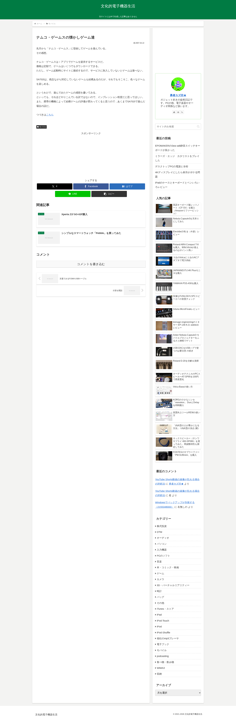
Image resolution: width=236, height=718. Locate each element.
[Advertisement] (91, 155)
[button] (109, 194)
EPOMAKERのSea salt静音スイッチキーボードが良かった (177, 148)
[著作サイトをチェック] (174, 112)
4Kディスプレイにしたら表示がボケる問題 (177, 174)
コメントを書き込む (91, 264)
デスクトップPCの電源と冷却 (171, 166)
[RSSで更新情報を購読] (182, 112)
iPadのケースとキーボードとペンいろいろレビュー (177, 184)
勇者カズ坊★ (178, 95)
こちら (50, 114)
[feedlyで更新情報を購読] (178, 112)
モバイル (42, 127)
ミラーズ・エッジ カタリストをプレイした (177, 158)
